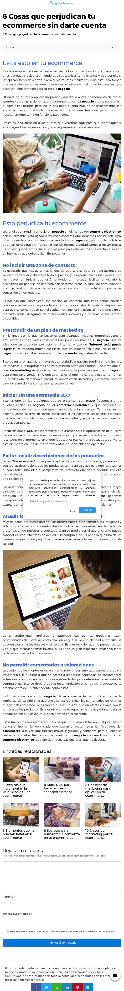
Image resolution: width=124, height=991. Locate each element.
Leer (72, 511)
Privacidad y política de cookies (48, 501)
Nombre (9, 896)
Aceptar (87, 509)
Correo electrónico (17, 914)
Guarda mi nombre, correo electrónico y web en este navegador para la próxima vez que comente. (61, 931)
